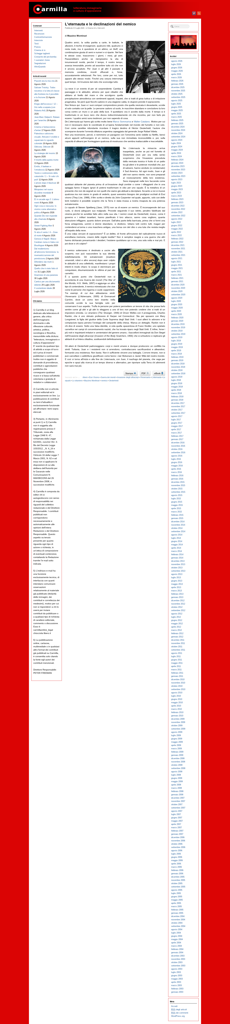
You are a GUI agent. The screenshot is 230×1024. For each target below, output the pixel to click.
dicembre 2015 (177, 482)
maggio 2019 (177, 347)
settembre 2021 (178, 255)
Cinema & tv (92, 28)
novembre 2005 (178, 880)
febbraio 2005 (177, 910)
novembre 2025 (178, 90)
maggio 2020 (177, 308)
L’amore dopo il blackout (45, 183)
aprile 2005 (176, 903)
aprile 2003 (176, 982)
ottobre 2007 (176, 804)
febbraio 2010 (177, 712)
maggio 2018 (177, 387)
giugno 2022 (176, 225)
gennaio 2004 (177, 952)
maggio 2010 (177, 702)
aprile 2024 (176, 153)
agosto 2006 (176, 850)
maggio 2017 (177, 426)
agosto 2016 (176, 456)
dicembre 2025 (177, 87)
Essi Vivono (94, 377)
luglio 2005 (176, 893)
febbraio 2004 (177, 949)
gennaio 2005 (177, 913)
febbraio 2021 (177, 278)
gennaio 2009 (177, 755)
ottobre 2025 (176, 94)
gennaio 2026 (177, 84)
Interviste (38, 40)
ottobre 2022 (176, 212)
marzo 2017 (176, 433)
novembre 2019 (178, 327)
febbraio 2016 (177, 475)
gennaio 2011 (177, 676)
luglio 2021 (176, 262)
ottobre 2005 (176, 883)
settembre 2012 (178, 610)
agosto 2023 (176, 179)
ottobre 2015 (176, 488)
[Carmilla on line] (115, 9)
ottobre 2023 (176, 173)
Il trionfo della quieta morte (46, 160)
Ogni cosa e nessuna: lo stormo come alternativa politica (45, 209)
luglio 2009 (176, 735)
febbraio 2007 (177, 831)
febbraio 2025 (177, 120)
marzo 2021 (176, 275)
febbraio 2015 (177, 515)
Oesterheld (113, 381)
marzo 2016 (176, 472)
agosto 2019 (176, 337)
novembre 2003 (178, 959)
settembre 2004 (178, 926)
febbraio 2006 (177, 870)
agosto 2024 (176, 140)
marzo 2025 (176, 117)
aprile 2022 (176, 232)
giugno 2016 (176, 462)
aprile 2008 (176, 785)
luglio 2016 (176, 459)
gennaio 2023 (177, 202)
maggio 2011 (177, 663)
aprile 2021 (176, 271)
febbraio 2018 (177, 396)
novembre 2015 (178, 485)
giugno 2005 (176, 896)
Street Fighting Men (43, 225)
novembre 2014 (178, 525)
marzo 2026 (176, 77)
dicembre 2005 (177, 877)
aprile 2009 (176, 745)
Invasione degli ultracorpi (128, 377)
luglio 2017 (176, 419)
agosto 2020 (176, 298)
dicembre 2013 (177, 561)
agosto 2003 (176, 969)
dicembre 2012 (177, 600)
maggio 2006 (177, 860)
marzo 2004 (176, 946)
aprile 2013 (176, 587)
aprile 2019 (176, 350)
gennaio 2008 (177, 794)
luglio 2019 (176, 340)
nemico (104, 381)
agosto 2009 (176, 732)
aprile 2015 (176, 508)
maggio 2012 (177, 623)
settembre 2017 (178, 413)
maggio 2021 (177, 268)
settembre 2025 (178, 97)
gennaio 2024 (177, 163)
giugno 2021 (176, 265)
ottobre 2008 (176, 765)
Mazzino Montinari (92, 381)
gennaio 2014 (177, 558)
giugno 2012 (176, 620)
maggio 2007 (177, 821)
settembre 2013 (178, 571)
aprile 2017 (176, 429)
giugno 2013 (176, 581)
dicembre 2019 (177, 324)
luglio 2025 (176, 104)
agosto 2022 (176, 219)
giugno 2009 (176, 738)
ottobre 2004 (176, 923)
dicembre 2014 (177, 521)
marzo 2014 (176, 551)
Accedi (174, 1006)
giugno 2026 (176, 67)
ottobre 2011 (176, 646)
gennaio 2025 (177, 123)
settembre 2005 (178, 887)
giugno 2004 (176, 936)
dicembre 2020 (177, 285)
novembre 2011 (178, 643)
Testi (36, 43)
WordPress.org (178, 1016)
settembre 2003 (178, 965)
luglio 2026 (176, 64)
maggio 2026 (177, 71)
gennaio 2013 (177, 597)
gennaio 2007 (177, 834)
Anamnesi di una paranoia (46, 275)
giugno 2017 (176, 423)
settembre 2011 (178, 650)
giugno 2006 (176, 857)
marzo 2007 (176, 827)
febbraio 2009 (177, 752)
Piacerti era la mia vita (44, 81)
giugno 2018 (176, 383)
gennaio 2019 (177, 360)
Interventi (101, 28)
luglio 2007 (176, 814)
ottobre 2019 (176, 331)
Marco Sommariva (122, 121)
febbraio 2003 (177, 989)
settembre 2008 (178, 768)
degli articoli (179, 1009)
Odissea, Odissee (42, 147)
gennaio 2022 (177, 242)
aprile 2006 (176, 863)
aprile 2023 (176, 192)
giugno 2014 (176, 541)
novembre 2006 (178, 840)
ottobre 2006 (176, 844)
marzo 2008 (176, 788)
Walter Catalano (142, 121)
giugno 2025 (176, 107)
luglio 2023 (176, 183)
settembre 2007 (178, 808)
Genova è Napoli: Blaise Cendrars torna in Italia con (46, 242)
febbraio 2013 (177, 594)
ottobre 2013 (176, 567)
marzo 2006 (176, 867)
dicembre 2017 (177, 403)
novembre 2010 (178, 683)
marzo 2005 (176, 906)
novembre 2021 (178, 248)
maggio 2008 (177, 781)
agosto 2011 (176, 653)
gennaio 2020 (177, 321)
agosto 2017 (176, 416)
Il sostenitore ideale (43, 288)
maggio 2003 (177, 979)
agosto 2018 (176, 377)
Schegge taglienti (42, 53)
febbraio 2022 (177, 238)
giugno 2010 (176, 699)
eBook (157, 373)
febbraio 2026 (177, 81)
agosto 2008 (176, 771)
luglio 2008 (176, 775)
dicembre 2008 (177, 758)
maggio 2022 (177, 229)
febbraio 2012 (177, 633)
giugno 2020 (176, 304)
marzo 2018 (176, 393)
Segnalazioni (40, 63)
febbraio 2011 (177, 673)
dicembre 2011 (177, 640)
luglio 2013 (176, 577)
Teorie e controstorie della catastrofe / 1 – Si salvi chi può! (46, 176)
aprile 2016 (176, 469)
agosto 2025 (176, 100)
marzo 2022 (176, 235)
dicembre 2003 (177, 956)
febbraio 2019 (177, 357)
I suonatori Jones (42, 60)
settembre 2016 (178, 452)
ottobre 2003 (176, 962)
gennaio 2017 (177, 439)
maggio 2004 (177, 939)
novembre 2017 (178, 406)
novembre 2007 (178, 801)
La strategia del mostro (44, 153)
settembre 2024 (178, 136)
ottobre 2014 (176, 528)
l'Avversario (145, 377)
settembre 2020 (178, 294)
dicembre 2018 (177, 363)
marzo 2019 (176, 354)
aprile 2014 (176, 548)
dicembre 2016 (177, 442)
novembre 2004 (178, 919)
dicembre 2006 (177, 837)
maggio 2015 (177, 505)
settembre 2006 (178, 847)
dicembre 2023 (177, 166)
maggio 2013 (177, 584)
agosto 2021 (176, 258)
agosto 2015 (176, 495)
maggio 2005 (177, 900)
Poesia (37, 47)
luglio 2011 (176, 656)
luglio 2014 (176, 538)
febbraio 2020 (177, 317)
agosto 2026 (176, 61)
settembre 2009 (178, 729)
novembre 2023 (178, 169)
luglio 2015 (176, 498)
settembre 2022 (178, 215)
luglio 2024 (176, 143)
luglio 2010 (176, 696)
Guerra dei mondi (108, 377)
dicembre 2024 (177, 127)
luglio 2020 (176, 301)
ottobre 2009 (176, 725)
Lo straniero (77, 381)
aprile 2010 (176, 706)
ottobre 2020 (176, 291)
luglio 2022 (176, 222)
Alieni (85, 377)
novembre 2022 (178, 209)
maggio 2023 (177, 189)
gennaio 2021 (177, 281)
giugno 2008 (176, 778)
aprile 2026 (176, 74)
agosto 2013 (176, 574)
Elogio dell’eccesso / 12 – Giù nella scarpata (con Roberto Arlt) (46, 107)
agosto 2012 (176, 613)
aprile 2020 (176, 311)
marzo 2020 (176, 314)
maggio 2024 (177, 150)
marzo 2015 (176, 512)
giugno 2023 (176, 186)
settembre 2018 (178, 373)
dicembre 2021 (177, 245)
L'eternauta (156, 377)
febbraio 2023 (177, 199)
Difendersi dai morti (43, 262)
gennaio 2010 (177, 715)
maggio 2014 (177, 544)
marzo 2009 (176, 748)
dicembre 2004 (177, 916)
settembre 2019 (178, 334)
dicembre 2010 (177, 679)
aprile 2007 (176, 824)
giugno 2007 (176, 817)
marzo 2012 (176, 630)
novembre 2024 (178, 130)
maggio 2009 (177, 742)
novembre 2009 (178, 722)
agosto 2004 (176, 929)
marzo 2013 (176, 590)
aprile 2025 (176, 113)
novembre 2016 (178, 446)
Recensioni (39, 34)
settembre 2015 (178, 492)
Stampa (129, 373)
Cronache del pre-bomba (45, 57)
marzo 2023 (176, 196)
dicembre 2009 (177, 719)
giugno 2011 (176, 660)
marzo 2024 (176, 156)
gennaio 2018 (177, 400)
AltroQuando (40, 66)
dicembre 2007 (177, 798)
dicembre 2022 (177, 206)
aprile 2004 (176, 942)
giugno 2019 (176, 344)
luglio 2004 (176, 933)
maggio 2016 (177, 465)
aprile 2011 (176, 666)
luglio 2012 (176, 617)
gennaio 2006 (177, 873)
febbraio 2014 (177, 554)
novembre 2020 (178, 288)
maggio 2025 (177, 110)
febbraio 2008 (177, 791)
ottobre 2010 (176, 686)
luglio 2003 (176, 972)
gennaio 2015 (177, 518)
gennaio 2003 (177, 992)
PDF (143, 373)
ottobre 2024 (176, 133)
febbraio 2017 (177, 436)
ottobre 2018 (176, 370)
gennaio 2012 (177, 637)
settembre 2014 (178, 531)
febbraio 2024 (177, 160)
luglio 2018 (176, 380)
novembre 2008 (178, 762)
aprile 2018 (176, 390)
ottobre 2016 (176, 449)
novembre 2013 (178, 564)
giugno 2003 (176, 975)
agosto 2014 (176, 535)
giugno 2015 (176, 502)
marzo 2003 (176, 985)
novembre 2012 (178, 604)
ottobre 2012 (176, 607)
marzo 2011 (176, 669)
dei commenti (179, 1013)
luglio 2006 (176, 854)
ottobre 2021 (176, 252)
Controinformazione (43, 37)
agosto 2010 (176, 692)
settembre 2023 (178, 176)
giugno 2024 (176, 146)
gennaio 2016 (177, 479)
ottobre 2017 (176, 410)
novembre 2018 (178, 367)
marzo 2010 (176, 709)
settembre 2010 (178, 689)
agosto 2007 (176, 811)
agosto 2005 (176, 890)
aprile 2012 (176, 627)
